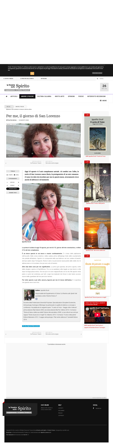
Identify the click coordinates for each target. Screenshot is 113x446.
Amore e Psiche (27, 96)
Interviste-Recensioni (96, 96)
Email (17, 175)
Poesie (81, 96)
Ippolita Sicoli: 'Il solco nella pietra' (95, 203)
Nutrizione (44, 78)
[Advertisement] (53, 32)
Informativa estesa (97, 73)
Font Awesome (10, 434)
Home (7, 96)
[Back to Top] (1, 444)
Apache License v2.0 (46, 432)
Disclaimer (61, 410)
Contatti (60, 408)
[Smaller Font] (7, 182)
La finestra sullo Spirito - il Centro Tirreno (45, 430)
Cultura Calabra (44, 96)
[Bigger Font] (18, 182)
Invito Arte (59, 96)
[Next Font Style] (18, 185)
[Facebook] (36, 299)
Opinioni (71, 96)
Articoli (14, 96)
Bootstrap (8, 432)
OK (32, 73)
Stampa (10, 175)
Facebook (98, 408)
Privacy (60, 413)
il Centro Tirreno (8, 78)
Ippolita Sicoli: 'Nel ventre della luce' (95, 250)
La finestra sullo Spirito (27, 78)
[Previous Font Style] (7, 185)
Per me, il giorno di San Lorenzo (31, 326)
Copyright (61, 415)
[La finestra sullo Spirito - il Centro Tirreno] (17, 87)
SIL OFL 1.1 (26, 434)
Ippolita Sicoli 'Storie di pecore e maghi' (95, 297)
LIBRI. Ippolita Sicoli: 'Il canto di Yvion (95, 156)
